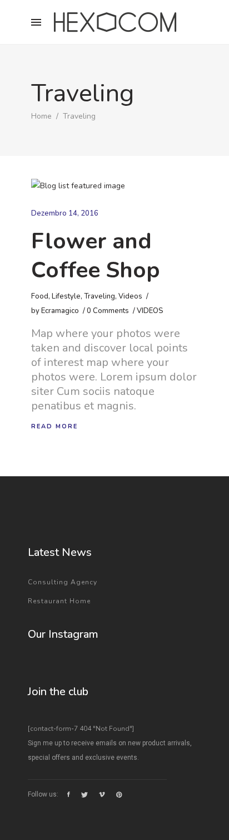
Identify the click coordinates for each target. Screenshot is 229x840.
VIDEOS (150, 311)
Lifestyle (66, 296)
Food (39, 296)
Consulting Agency (62, 582)
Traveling (99, 296)
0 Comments (108, 311)
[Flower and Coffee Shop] (78, 186)
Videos (130, 296)
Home (41, 116)
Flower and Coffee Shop (95, 255)
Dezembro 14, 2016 (64, 213)
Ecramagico (60, 311)
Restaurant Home (59, 601)
